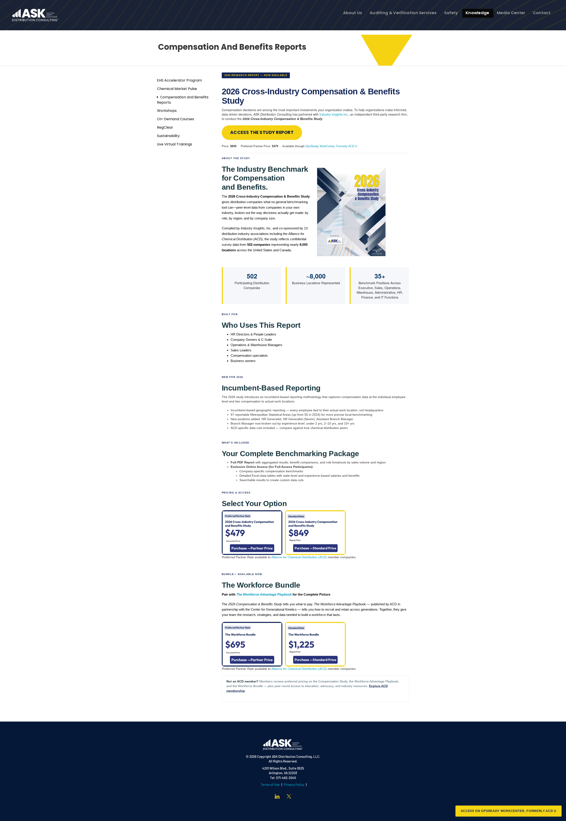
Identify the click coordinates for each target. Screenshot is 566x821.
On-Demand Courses (175, 119)
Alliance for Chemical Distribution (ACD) (299, 557)
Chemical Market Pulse (177, 89)
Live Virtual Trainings (174, 144)
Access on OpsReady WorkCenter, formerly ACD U (508, 811)
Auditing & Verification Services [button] (403, 13)
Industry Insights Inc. (333, 114)
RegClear (165, 128)
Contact (542, 13)
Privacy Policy (294, 785)
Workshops (167, 111)
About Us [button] (352, 13)
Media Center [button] (511, 13)
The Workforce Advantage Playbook (264, 594)
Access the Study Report (262, 133)
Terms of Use (270, 785)
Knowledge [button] (477, 13)
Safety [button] (451, 13)
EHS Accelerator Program (179, 80)
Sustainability (168, 136)
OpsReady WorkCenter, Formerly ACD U (331, 146)
